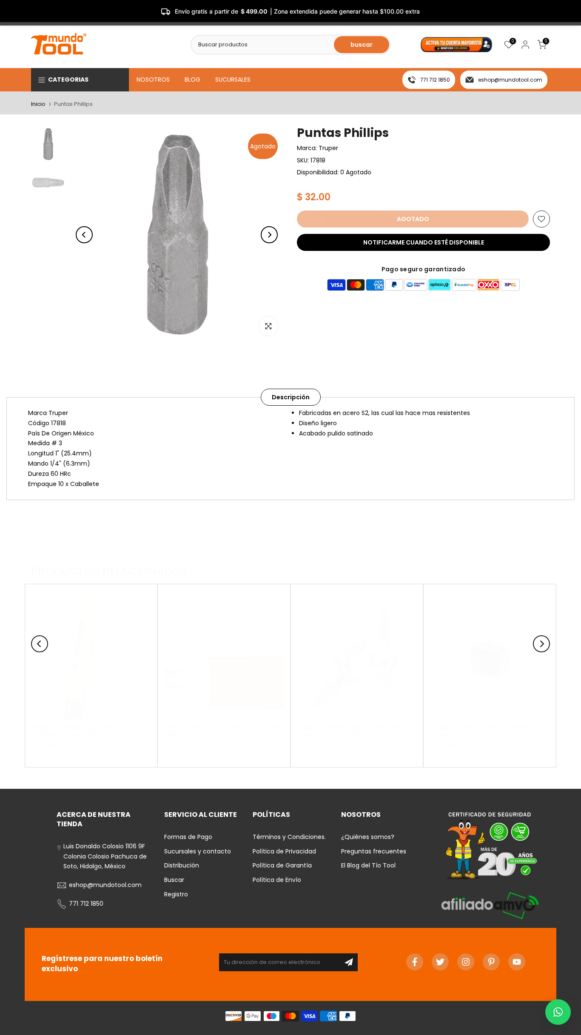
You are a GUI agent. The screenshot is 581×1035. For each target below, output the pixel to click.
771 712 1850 (435, 79)
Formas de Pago (188, 837)
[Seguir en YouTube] (516, 961)
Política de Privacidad (284, 851)
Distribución (181, 865)
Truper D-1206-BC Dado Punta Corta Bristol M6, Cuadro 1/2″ (351, 730)
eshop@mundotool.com (510, 79)
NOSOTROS (153, 79)
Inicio (38, 104)
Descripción (291, 397)
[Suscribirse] (348, 962)
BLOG (192, 79)
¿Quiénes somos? (367, 837)
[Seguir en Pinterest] (491, 961)
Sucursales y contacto (197, 851)
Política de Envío (277, 880)
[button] (558, 1012)
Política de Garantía (282, 865)
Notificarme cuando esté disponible (423, 242)
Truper (328, 148)
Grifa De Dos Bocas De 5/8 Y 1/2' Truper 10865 (222, 730)
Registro (176, 894)
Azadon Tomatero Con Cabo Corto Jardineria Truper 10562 (83, 730)
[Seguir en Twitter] (440, 961)
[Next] (269, 234)
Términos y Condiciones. (289, 837)
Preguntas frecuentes (373, 851)
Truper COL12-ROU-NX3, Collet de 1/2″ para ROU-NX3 (485, 730)
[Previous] (84, 234)
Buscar (174, 880)
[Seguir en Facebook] (414, 961)
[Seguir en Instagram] (465, 961)
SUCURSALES (233, 79)
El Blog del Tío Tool (368, 865)
